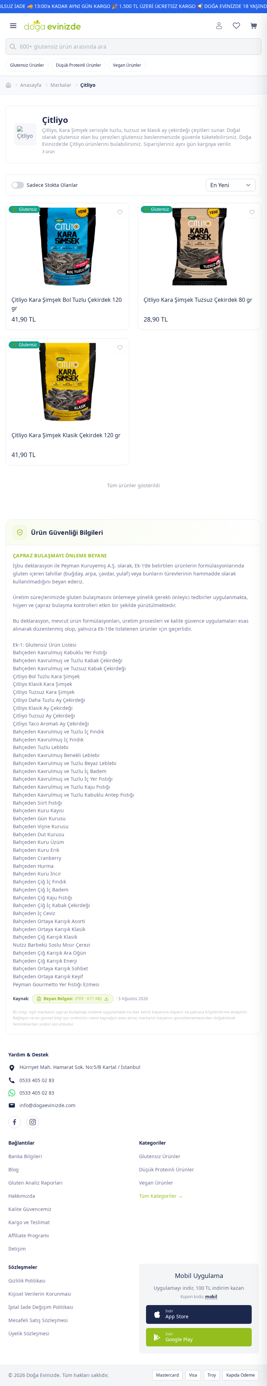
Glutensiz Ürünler (27, 65)
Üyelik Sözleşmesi (28, 1333)
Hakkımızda (21, 1196)
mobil (211, 1297)
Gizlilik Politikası (27, 1280)
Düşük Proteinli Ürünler (78, 65)
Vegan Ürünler (127, 65)
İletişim (17, 1248)
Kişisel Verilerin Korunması (39, 1293)
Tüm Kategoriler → (161, 1196)
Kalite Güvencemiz (29, 1209)
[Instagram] (32, 1122)
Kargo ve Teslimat (29, 1222)
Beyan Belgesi (72, 999)
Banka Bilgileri (25, 1156)
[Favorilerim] (236, 25)
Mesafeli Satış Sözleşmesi (38, 1320)
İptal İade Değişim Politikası (40, 1307)
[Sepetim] (253, 25)
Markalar (60, 85)
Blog (13, 1169)
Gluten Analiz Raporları (35, 1182)
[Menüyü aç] (13, 25)
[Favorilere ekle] (120, 212)
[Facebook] (14, 1122)
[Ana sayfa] (8, 85)
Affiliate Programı (28, 1235)
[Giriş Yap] (219, 25)
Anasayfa (30, 85)
